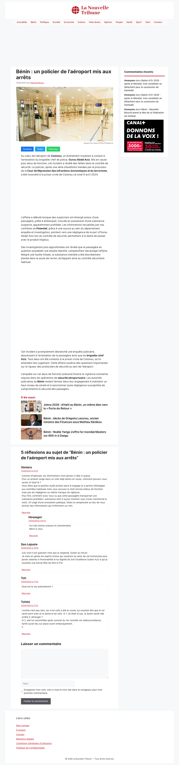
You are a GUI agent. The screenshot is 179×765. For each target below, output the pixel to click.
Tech (147, 22)
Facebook (27, 149)
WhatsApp (53, 149)
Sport (139, 22)
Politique (44, 22)
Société (56, 22)
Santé (129, 22)
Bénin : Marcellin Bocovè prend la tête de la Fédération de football (144, 112)
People (119, 22)
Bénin (33, 22)
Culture (81, 22)
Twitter (40, 149)
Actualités (22, 22)
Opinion (108, 22)
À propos (21, 730)
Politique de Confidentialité (30, 748)
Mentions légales (25, 739)
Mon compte (22, 725)
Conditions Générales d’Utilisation (34, 743)
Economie (69, 22)
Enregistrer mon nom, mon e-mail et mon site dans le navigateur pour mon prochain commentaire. (63, 691)
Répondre (26, 512)
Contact (158, 22)
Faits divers (95, 22)
